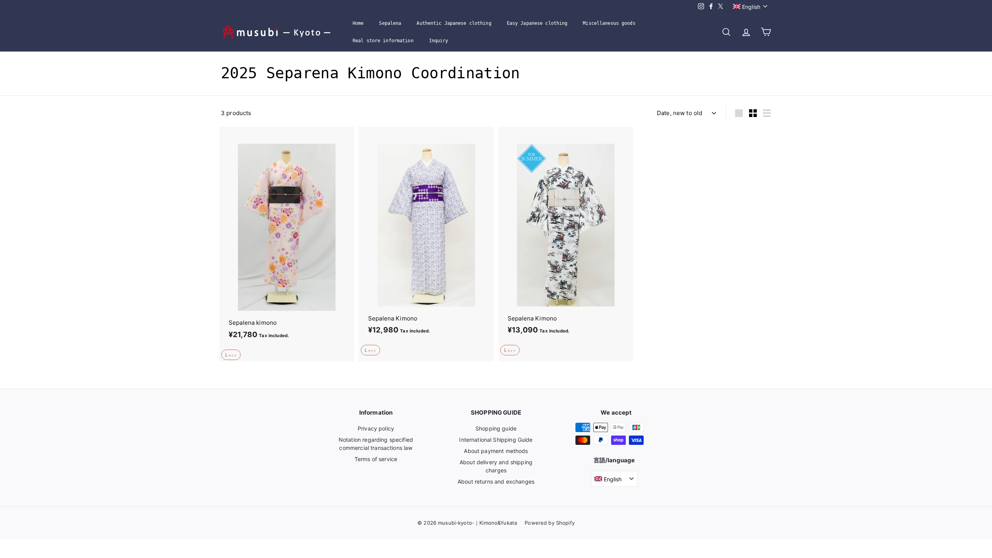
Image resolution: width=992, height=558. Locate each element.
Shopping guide (496, 428)
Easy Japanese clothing (537, 23)
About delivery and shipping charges (496, 466)
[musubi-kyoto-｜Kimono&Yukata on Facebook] (711, 6)
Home (358, 23)
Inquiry (438, 40)
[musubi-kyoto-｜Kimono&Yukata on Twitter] (720, 6)
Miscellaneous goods (609, 23)
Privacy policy (376, 428)
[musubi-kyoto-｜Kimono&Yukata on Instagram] (701, 6)
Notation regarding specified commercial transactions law (376, 443)
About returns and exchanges (496, 481)
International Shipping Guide (495, 439)
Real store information (383, 40)
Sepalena (390, 23)
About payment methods (496, 451)
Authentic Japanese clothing (454, 23)
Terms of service (376, 459)
